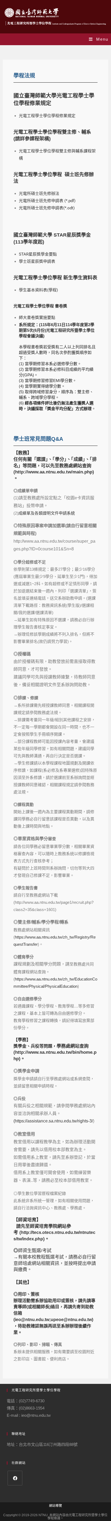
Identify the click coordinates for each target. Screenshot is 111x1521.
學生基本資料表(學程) (38, 290)
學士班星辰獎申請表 (37, 261)
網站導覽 (55, 1506)
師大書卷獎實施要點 (37, 317)
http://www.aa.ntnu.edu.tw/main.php (53, 471)
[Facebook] (15, 1478)
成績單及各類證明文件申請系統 (46, 513)
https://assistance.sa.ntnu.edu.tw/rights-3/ (54, 1121)
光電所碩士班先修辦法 (39, 193)
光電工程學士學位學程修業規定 (47, 115)
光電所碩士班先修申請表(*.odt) (47, 208)
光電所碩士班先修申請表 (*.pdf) (47, 200)
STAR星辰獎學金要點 (38, 254)
